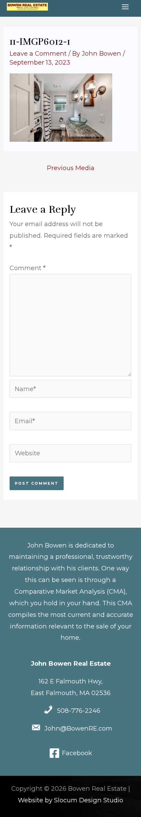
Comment (28, 268)
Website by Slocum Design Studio (70, 800)
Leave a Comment (38, 53)
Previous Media (70, 168)
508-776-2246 (78, 711)
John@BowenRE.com (78, 728)
